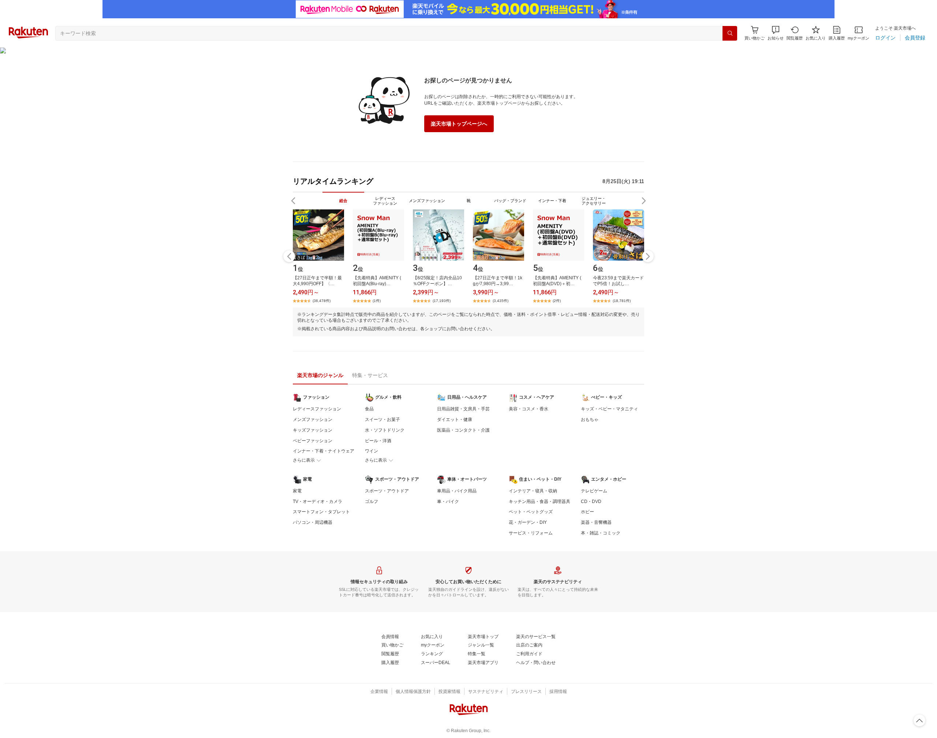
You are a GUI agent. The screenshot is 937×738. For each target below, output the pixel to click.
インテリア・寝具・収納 (533, 490)
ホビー (587, 511)
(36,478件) (322, 301)
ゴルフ (371, 501)
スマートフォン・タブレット (321, 511)
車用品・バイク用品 (457, 490)
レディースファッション (317, 408)
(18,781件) (622, 301)
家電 (297, 490)
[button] (776, 33)
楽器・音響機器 (596, 522)
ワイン (371, 451)
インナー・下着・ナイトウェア (323, 451)
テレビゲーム (594, 490)
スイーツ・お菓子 (382, 419)
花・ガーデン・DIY (528, 522)
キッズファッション (312, 430)
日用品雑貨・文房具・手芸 (463, 408)
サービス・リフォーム (531, 533)
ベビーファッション (312, 440)
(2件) (557, 301)
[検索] (730, 33)
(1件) (377, 301)
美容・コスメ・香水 (528, 408)
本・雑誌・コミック (600, 533)
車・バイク (448, 501)
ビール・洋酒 (378, 440)
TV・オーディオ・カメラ (317, 501)
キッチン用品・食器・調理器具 (539, 501)
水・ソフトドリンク (384, 430)
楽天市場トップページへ (459, 124)
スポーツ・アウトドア (387, 490)
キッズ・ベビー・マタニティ (609, 408)
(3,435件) (500, 301)
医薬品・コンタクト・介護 (463, 430)
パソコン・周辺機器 (312, 522)
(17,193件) (442, 301)
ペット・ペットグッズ (531, 511)
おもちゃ (589, 419)
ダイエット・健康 (454, 419)
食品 (369, 408)
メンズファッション (312, 419)
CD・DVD (591, 501)
